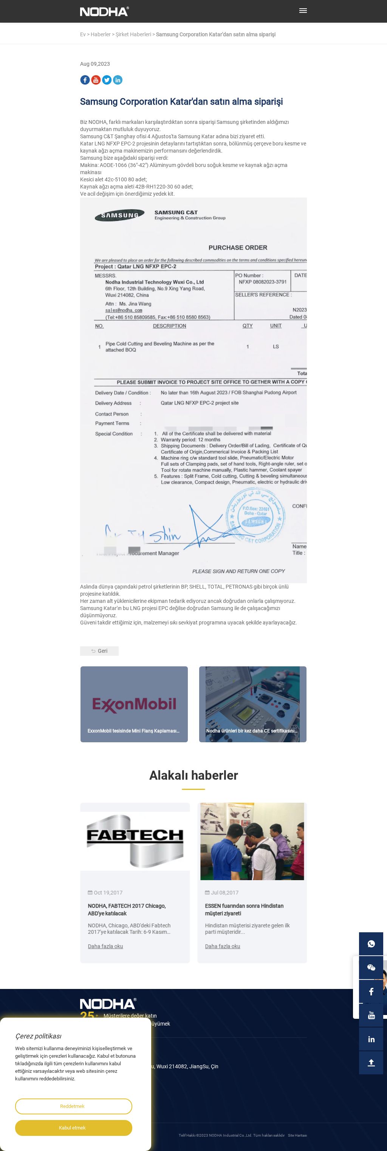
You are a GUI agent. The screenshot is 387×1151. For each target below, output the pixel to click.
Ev (83, 34)
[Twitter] (107, 79)
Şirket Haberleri (133, 34)
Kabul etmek (72, 1128)
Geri (102, 651)
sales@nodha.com (108, 1100)
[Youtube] (96, 79)
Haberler (101, 34)
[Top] (371, 1062)
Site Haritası (297, 1135)
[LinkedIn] (118, 79)
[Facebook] (85, 79)
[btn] (303, 10)
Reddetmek (72, 1106)
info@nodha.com (107, 1095)
